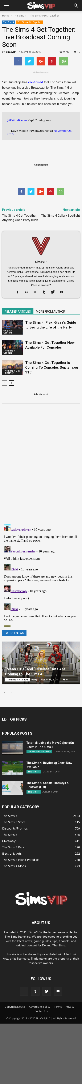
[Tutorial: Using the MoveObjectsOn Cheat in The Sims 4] (12, 748)
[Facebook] (19, 292)
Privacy (70, 1007)
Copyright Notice (15, 1007)
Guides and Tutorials (39, 751)
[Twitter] (54, 292)
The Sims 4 (8, 22)
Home (5, 15)
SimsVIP (11, 51)
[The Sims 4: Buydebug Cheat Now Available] (12, 768)
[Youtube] (63, 292)
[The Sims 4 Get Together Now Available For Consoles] (12, 347)
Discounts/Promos (15, 828)
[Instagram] (36, 292)
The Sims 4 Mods (14, 866)
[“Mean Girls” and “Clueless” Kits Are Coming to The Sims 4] (41, 663)
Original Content (7, 331)
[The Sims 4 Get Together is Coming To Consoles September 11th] (12, 367)
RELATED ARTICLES (18, 311)
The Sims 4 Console (9, 351)
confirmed (35, 82)
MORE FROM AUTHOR (50, 311)
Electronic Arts (12, 853)
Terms (58, 1007)
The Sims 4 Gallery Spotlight (60, 215)
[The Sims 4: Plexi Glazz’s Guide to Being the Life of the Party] (12, 327)
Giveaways (9, 841)
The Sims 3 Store (13, 822)
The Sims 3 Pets (13, 847)
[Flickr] (27, 292)
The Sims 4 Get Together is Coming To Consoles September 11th (51, 367)
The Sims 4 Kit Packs (17, 679)
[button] (76, 5)
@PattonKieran (17, 120)
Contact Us (41, 1011)
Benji (34, 679)
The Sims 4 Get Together (30, 22)
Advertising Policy (39, 1007)
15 (78, 51)
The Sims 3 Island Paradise (20, 860)
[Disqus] (41, 466)
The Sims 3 (9, 835)
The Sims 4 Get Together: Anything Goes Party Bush (20, 218)
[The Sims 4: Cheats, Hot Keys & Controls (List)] (12, 788)
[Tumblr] (45, 292)
